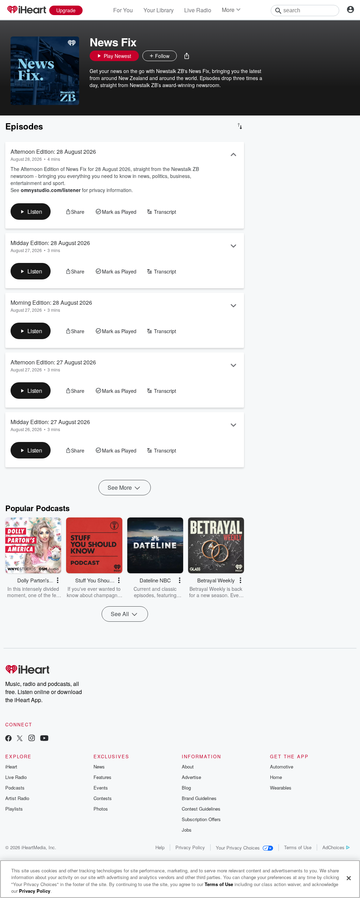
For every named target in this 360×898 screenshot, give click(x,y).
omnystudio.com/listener (51, 189)
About (188, 766)
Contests (103, 798)
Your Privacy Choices (238, 847)
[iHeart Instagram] (31, 739)
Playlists (14, 808)
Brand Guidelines (199, 798)
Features (102, 777)
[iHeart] (26, 10)
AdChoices (333, 847)
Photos (101, 808)
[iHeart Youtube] (44, 739)
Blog (186, 787)
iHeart (11, 766)
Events (101, 787)
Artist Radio (17, 798)
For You (123, 10)
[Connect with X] (19, 739)
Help (160, 847)
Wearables (280, 787)
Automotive (281, 766)
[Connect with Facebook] (8, 739)
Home (276, 777)
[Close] (348, 878)
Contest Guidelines (201, 808)
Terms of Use (297, 847)
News (99, 766)
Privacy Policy (190, 847)
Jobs (187, 829)
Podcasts (15, 787)
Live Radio (197, 10)
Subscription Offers (201, 819)
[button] (186, 55)
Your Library (158, 10)
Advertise (191, 777)
